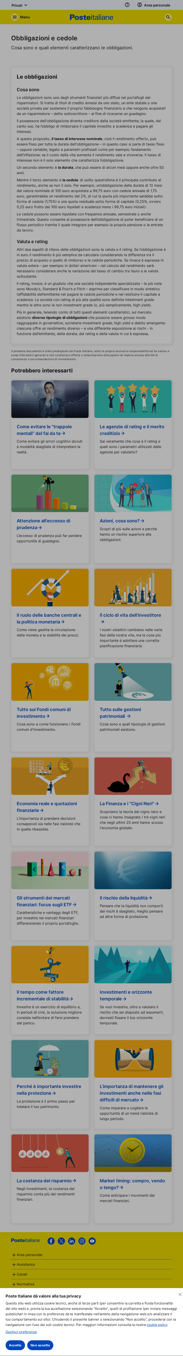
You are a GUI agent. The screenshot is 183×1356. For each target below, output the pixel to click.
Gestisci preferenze (21, 1332)
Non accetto (40, 1345)
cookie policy (157, 1325)
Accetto (15, 1345)
